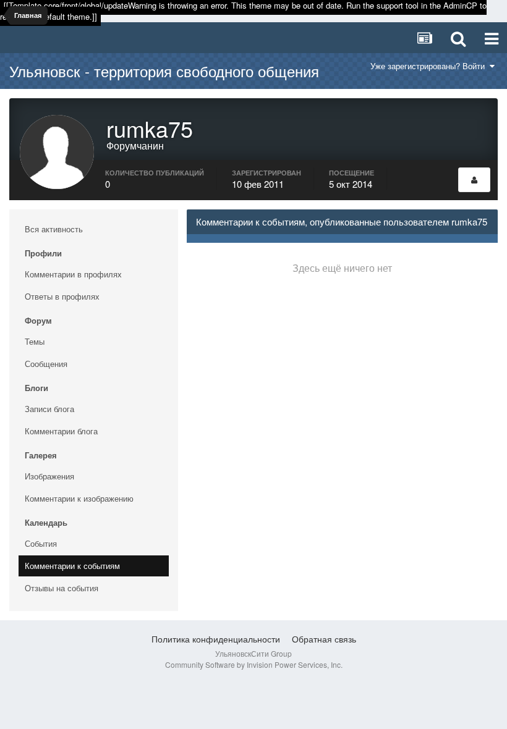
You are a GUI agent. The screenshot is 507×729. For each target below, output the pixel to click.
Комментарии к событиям (72, 565)
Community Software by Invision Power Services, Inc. (254, 664)
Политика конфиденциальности (215, 639)
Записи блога (49, 409)
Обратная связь (324, 639)
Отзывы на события (61, 588)
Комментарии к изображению (79, 498)
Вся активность (54, 229)
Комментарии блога (61, 431)
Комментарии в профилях (73, 274)
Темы (35, 341)
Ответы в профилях (62, 296)
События (41, 543)
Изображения (49, 476)
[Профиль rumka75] (474, 179)
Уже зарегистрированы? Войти (430, 66)
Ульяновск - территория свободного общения (164, 71)
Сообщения (46, 363)
